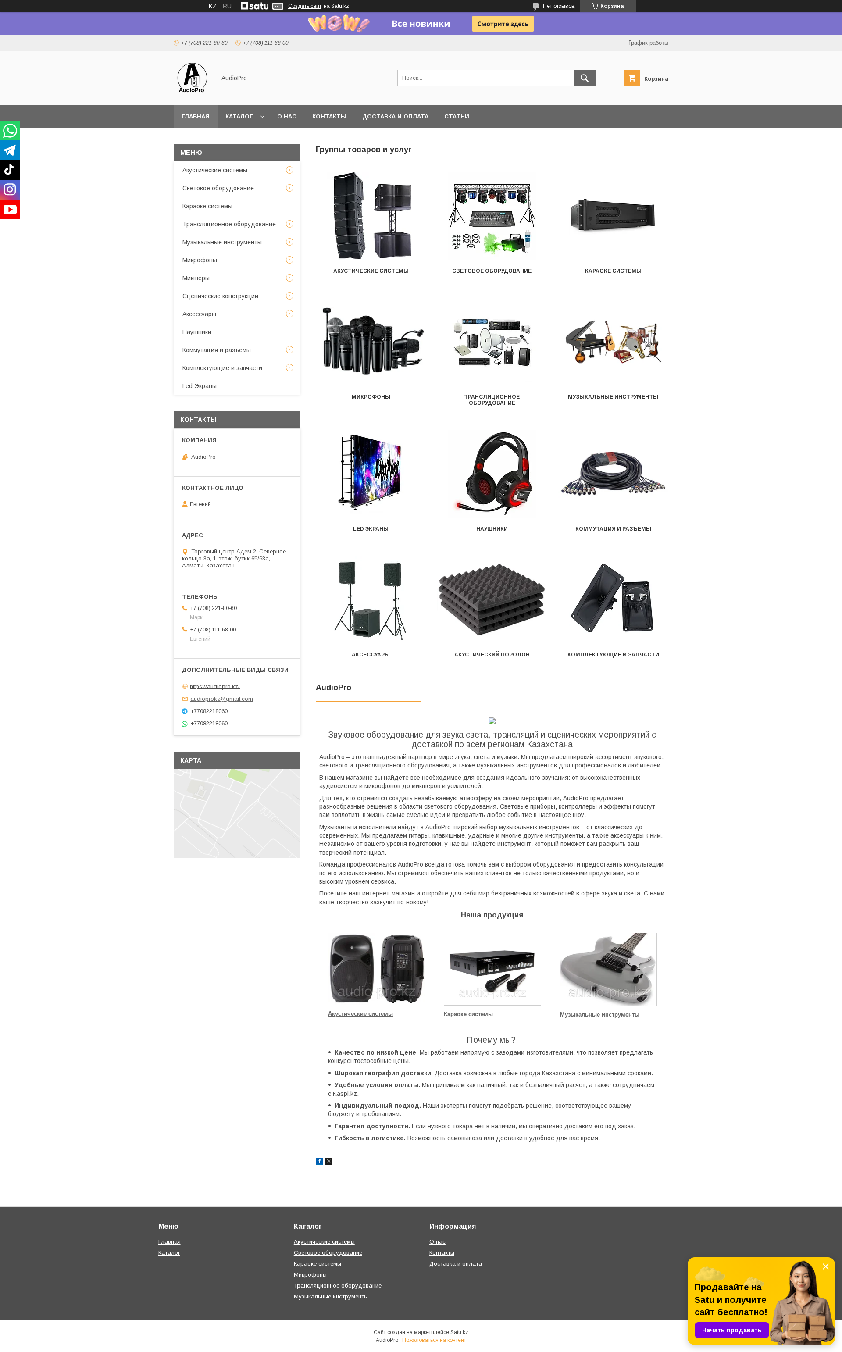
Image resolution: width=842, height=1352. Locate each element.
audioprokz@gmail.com (221, 699)
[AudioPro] (192, 93)
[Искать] (585, 78)
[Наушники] (492, 474)
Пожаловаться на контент (434, 1340)
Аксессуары (371, 655)
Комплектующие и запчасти (613, 655)
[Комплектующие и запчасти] (613, 600)
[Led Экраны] (371, 474)
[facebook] (319, 1162)
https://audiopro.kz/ (215, 686)
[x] (328, 1162)
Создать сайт (304, 6)
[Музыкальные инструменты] (613, 342)
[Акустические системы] (371, 216)
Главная (196, 116)
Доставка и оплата (395, 116)
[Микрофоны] (371, 342)
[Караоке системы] (613, 216)
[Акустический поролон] (492, 600)
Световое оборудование (492, 271)
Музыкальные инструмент (597, 1014)
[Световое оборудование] (492, 216)
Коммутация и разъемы (613, 529)
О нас (286, 116)
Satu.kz (459, 1332)
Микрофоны (371, 397)
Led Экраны (371, 529)
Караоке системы (613, 271)
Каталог (239, 116)
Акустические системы (371, 271)
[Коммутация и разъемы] (613, 474)
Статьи (456, 116)
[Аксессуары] (371, 600)
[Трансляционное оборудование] (492, 342)
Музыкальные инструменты (613, 397)
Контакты (329, 116)
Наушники (492, 529)
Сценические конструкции (220, 296)
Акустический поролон (492, 655)
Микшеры (196, 278)
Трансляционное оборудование (492, 400)
